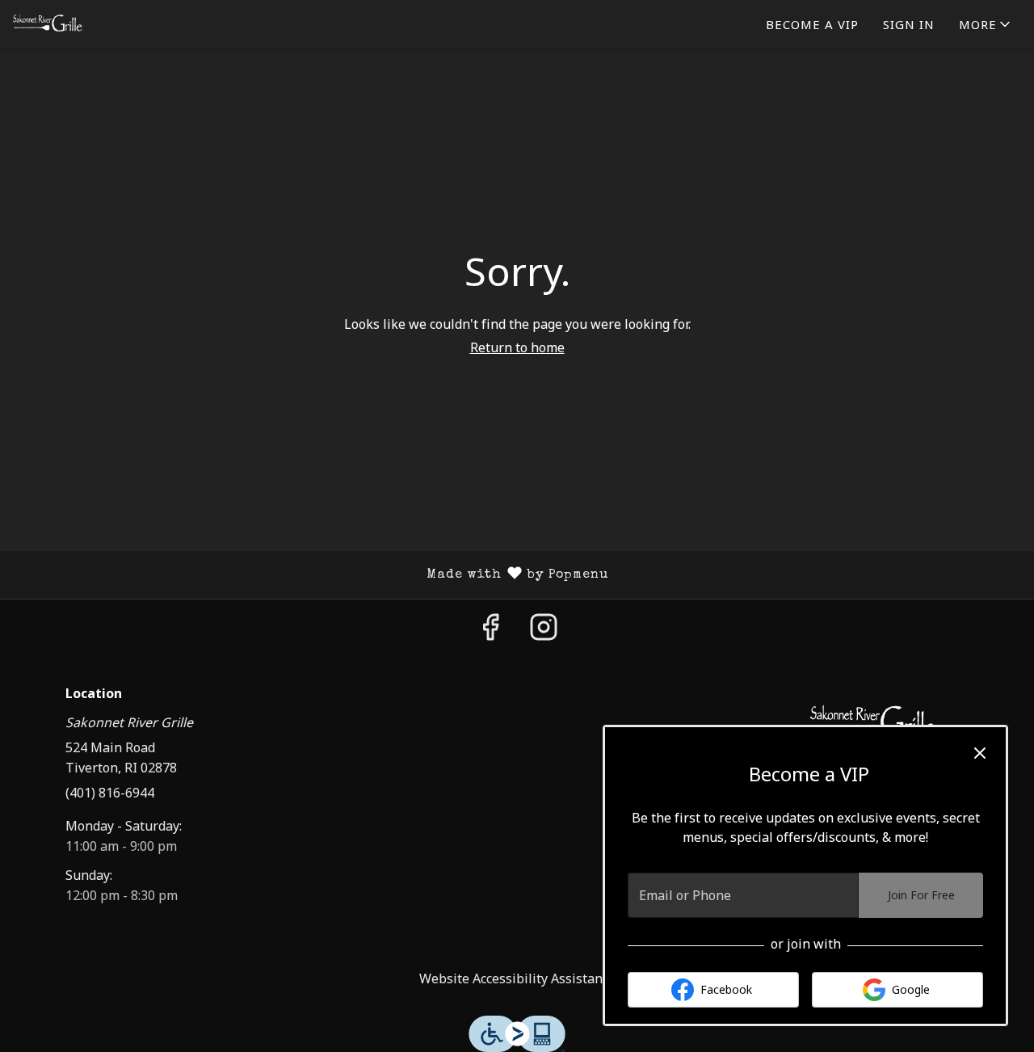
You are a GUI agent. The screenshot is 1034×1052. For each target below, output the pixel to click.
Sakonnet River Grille (874, 723)
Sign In (909, 24)
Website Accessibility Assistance (517, 978)
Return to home (517, 347)
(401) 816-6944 (109, 793)
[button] (986, 24)
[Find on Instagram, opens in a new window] (543, 631)
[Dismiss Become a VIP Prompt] (979, 753)
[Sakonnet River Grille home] (85, 24)
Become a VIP (812, 24)
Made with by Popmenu (310, 575)
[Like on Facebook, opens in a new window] (490, 631)
